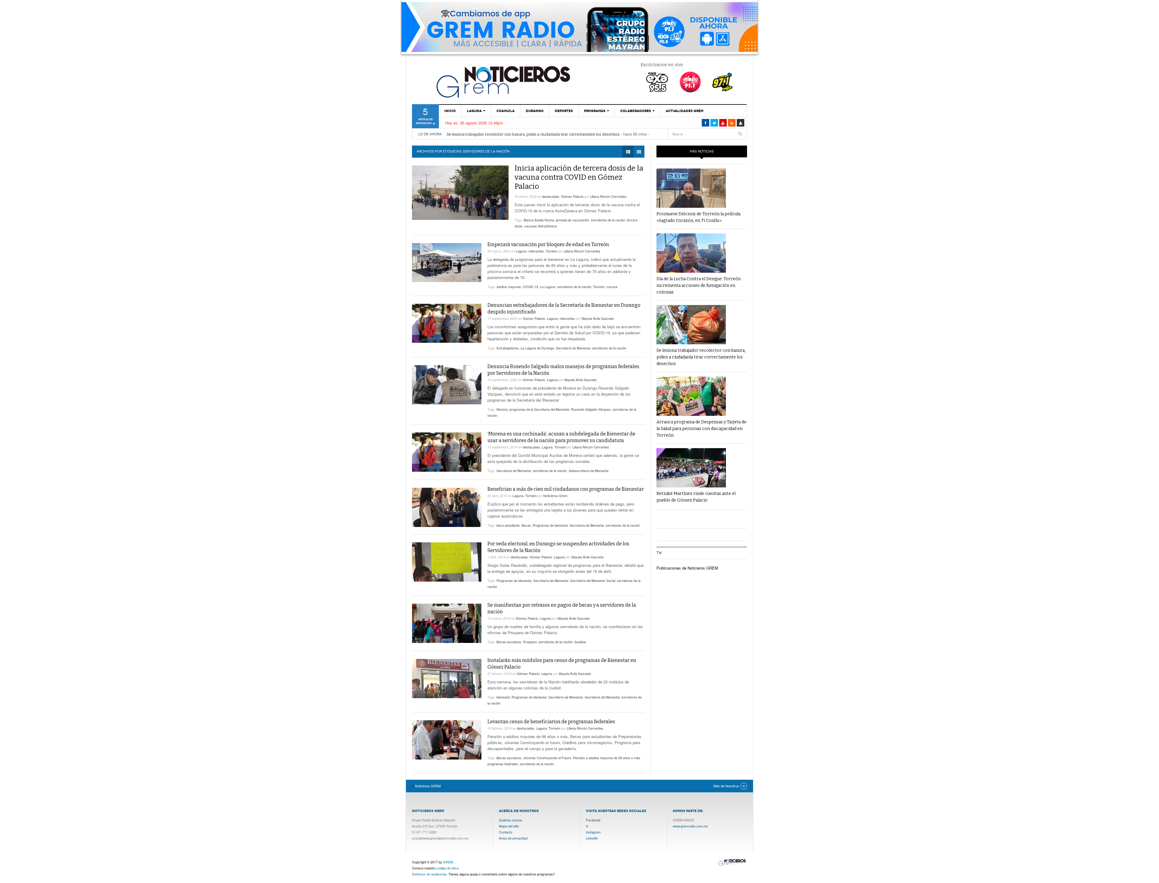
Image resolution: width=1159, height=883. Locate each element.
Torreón (551, 251)
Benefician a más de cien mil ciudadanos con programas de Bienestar (565, 489)
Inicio (450, 111)
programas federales (502, 763)
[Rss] (732, 123)
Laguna (474, 111)
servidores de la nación (608, 219)
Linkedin (592, 838)
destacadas (550, 196)
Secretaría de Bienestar (573, 347)
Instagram (593, 832)
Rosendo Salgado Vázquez (591, 409)
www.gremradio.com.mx (690, 826)
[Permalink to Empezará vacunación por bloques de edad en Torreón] (446, 262)
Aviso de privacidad (513, 838)
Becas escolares (508, 641)
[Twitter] (714, 123)
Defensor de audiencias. (430, 874)
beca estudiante (508, 525)
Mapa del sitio (509, 826)
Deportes (564, 111)
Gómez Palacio (572, 196)
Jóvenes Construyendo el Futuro (547, 757)
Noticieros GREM (502, 81)
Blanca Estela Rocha (539, 219)
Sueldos (580, 641)
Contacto (505, 832)
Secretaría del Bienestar (550, 580)
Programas (594, 111)
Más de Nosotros (726, 785)
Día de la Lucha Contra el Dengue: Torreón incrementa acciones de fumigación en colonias (698, 285)
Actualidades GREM (684, 111)
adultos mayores (508, 286)
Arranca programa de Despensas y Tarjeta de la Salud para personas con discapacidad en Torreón (701, 428)
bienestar (503, 697)
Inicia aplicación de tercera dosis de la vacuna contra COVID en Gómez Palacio (579, 177)
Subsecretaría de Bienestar (589, 470)
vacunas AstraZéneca (540, 225)
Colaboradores (635, 111)
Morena (502, 409)
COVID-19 (530, 286)
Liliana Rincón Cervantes (608, 196)
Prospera (530, 641)
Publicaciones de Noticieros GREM (687, 568)
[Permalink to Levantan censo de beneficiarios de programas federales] (446, 739)
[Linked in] (723, 123)
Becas (526, 525)
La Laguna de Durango (537, 347)
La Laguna (547, 286)
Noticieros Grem (555, 495)
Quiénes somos (510, 819)
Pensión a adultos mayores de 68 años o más (606, 757)
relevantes (536, 251)
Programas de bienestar (550, 525)
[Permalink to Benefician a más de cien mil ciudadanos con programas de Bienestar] (446, 507)
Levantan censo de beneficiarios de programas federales (551, 721)
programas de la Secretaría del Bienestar (539, 409)
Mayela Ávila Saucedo (598, 318)
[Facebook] (705, 123)
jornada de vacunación (572, 219)
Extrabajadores (507, 347)
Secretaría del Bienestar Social (592, 580)
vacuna (611, 286)
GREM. (448, 861)
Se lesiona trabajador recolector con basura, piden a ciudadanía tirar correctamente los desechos (533, 134)
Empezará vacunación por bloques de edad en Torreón (548, 244)
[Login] (740, 123)
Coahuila (505, 111)
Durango (535, 111)
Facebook (593, 819)
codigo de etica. (447, 867)
